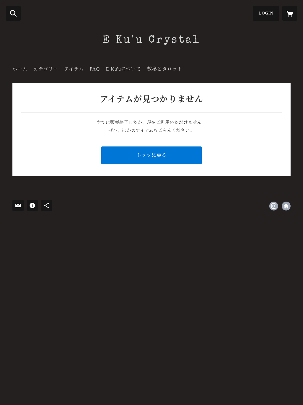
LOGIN (266, 13)
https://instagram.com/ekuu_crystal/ (273, 206)
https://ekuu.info (286, 206)
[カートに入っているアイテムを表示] (289, 13)
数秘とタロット (164, 68)
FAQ (95, 68)
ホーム (20, 68)
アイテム (74, 68)
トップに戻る (152, 155)
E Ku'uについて (123, 68)
